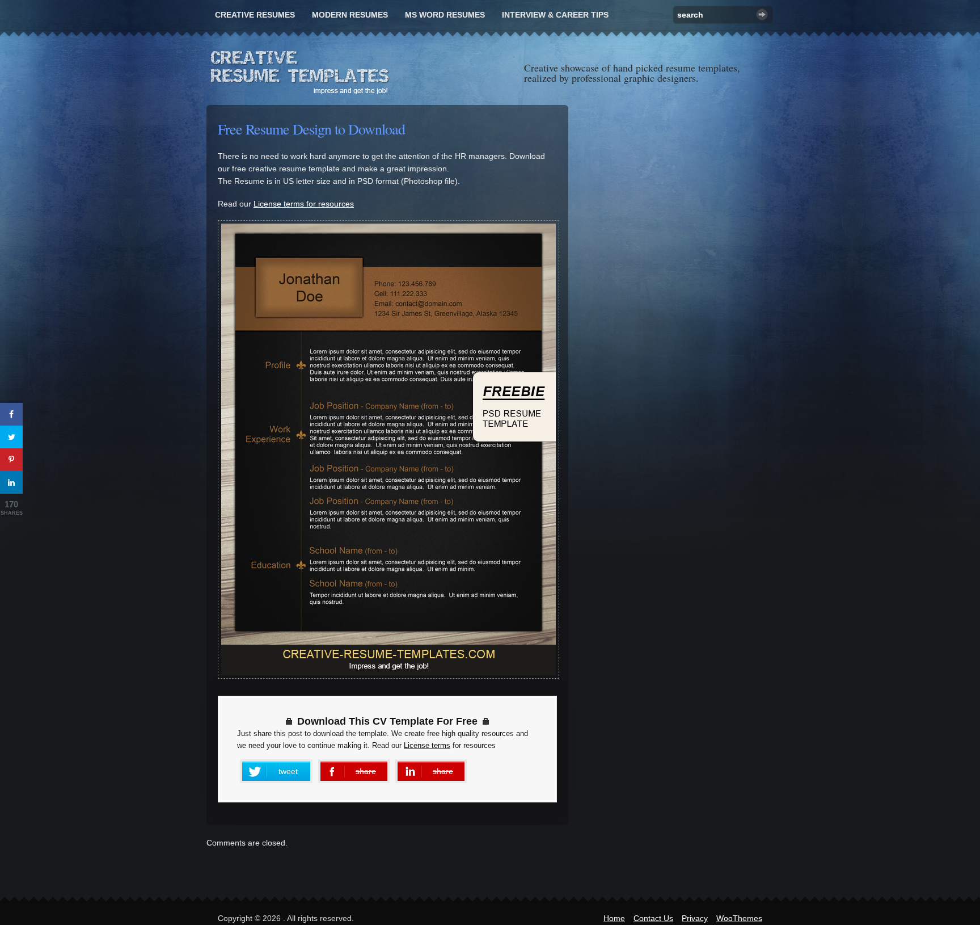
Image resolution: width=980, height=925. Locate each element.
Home (614, 918)
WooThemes (739, 918)
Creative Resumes (255, 14)
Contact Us (653, 918)
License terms (427, 745)
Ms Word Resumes (445, 14)
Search (762, 14)
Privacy (695, 918)
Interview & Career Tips (555, 14)
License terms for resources (304, 203)
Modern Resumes (350, 14)
